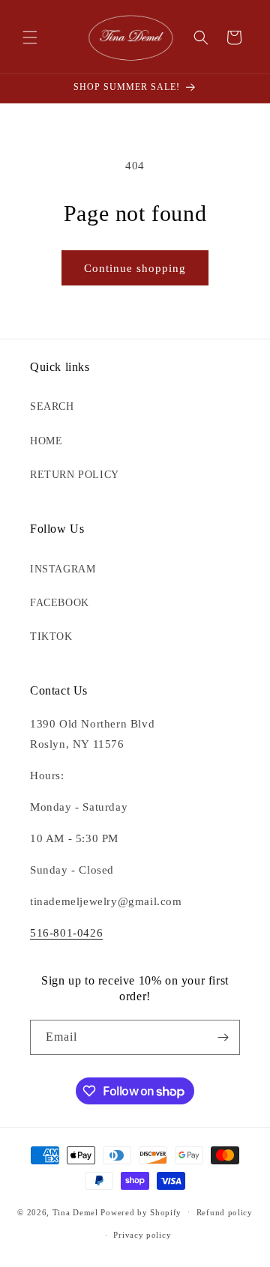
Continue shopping (135, 268)
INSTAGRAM (62, 569)
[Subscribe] (222, 1037)
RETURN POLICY (74, 474)
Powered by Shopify (141, 1211)
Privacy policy (142, 1234)
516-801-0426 (66, 933)
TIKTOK (51, 636)
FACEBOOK (59, 602)
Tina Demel (75, 1211)
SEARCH (52, 406)
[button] (30, 37)
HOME (46, 441)
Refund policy (224, 1212)
